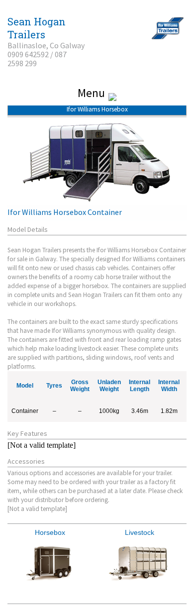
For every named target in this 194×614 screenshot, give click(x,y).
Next (174, 564)
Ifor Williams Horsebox (97, 109)
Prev (20, 564)
